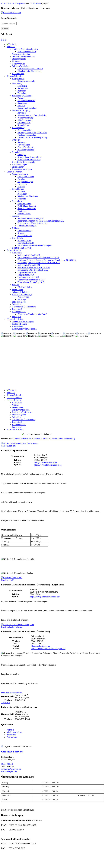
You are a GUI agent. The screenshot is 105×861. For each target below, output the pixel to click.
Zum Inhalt (6, 3)
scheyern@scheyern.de (11, 769)
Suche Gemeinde (9, 18)
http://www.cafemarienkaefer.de (48, 465)
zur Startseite (35, 3)
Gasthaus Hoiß (7, 580)
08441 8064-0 (7, 764)
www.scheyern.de (9, 771)
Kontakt (10, 730)
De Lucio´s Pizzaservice (11, 693)
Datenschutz (12, 737)
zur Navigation (18, 3)
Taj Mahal (5, 702)
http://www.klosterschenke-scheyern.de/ (48, 648)
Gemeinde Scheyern (12, 751)
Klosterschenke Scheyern (12, 627)
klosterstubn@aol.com (40, 646)
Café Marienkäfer (8, 446)
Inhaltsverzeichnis (14, 732)
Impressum (11, 735)
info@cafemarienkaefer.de (45, 462)
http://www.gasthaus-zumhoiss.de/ (45, 597)
